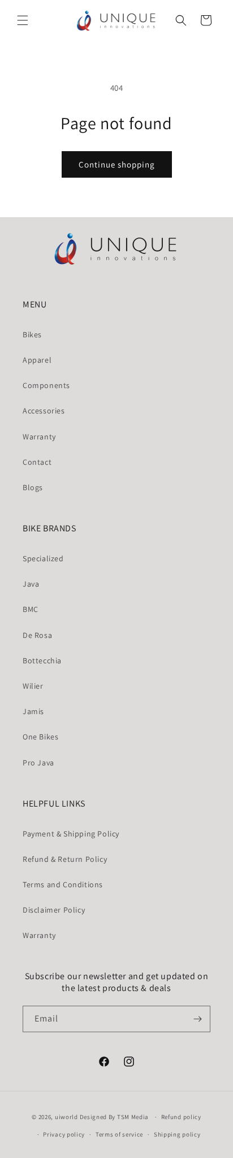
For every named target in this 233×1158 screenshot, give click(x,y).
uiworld (66, 1117)
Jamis (33, 711)
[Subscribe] (197, 1019)
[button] (22, 20)
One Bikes (40, 737)
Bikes (32, 334)
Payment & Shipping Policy (71, 834)
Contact (37, 462)
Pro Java (38, 763)
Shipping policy (177, 1134)
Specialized (43, 558)
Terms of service (119, 1134)
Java (31, 584)
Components (46, 385)
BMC (30, 609)
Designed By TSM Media (115, 1117)
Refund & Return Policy (65, 859)
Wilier (33, 686)
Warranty (39, 437)
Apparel (37, 360)
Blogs (33, 487)
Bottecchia (42, 660)
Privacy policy (64, 1134)
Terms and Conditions (63, 884)
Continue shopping (117, 164)
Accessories (44, 411)
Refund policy (181, 1117)
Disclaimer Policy (54, 910)
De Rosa (37, 635)
